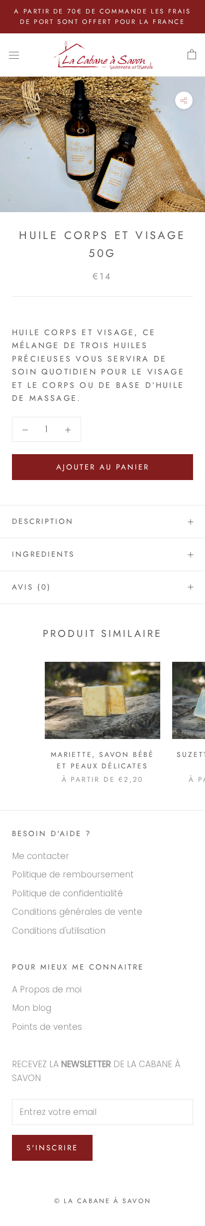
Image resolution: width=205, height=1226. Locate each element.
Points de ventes (47, 1027)
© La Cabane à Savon (102, 1201)
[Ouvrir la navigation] (14, 55)
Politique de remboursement (73, 874)
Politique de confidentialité (67, 893)
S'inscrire (52, 1147)
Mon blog (31, 1008)
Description (43, 521)
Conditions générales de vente (77, 912)
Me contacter (40, 856)
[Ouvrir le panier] (192, 55)
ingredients (43, 554)
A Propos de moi (47, 989)
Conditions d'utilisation (58, 931)
